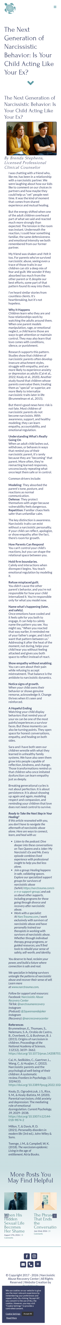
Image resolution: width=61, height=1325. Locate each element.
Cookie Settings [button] (13, 1314)
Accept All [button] (28, 1314)
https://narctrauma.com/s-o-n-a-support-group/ (34, 889)
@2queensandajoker (33, 1011)
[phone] (30, 1264)
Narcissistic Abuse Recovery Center (26, 998)
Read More (11, 1318)
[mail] (23, 1264)
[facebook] (27, 1256)
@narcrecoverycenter (35, 1018)
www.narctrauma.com (25, 987)
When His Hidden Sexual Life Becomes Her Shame (14, 1223)
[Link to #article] (30, 83)
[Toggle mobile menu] (55, 6)
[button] (6, 1216)
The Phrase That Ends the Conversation (46, 1221)
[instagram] (34, 1256)
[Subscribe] (38, 1264)
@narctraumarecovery (31, 1004)
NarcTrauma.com (27, 916)
